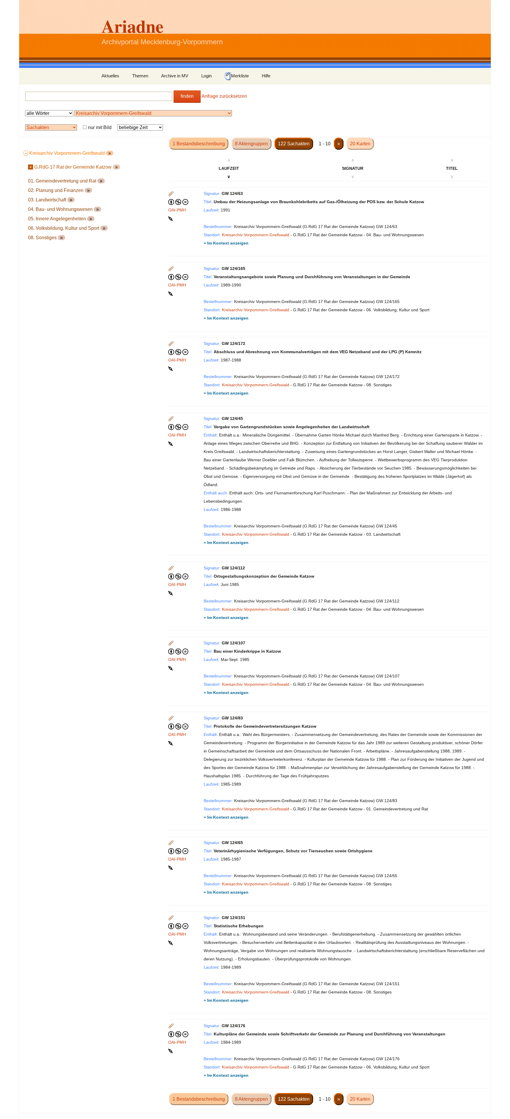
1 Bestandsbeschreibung (199, 143)
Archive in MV (174, 75)
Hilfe (266, 75)
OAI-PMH (177, 210)
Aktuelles (110, 75)
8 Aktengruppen (251, 143)
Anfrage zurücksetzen (224, 96)
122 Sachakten (294, 143)
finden (187, 96)
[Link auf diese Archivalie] (171, 218)
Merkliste (240, 75)
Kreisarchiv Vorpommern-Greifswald (255, 234)
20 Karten (360, 143)
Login (206, 75)
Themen (140, 75)
